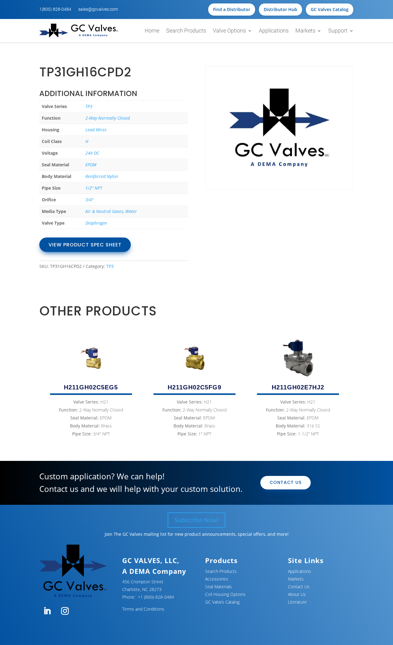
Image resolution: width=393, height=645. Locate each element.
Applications (274, 30)
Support (338, 30)
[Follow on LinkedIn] (47, 611)
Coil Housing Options (225, 594)
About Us (297, 594)
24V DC (92, 153)
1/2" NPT (93, 188)
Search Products (186, 30)
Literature (297, 602)
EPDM (90, 165)
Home (152, 30)
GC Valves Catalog (329, 9)
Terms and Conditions (143, 609)
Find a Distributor (231, 9)
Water (131, 211)
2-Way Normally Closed (107, 118)
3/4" (89, 200)
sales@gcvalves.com (98, 9)
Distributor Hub (280, 9)
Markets (305, 30)
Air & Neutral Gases (104, 211)
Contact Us (286, 482)
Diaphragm (96, 223)
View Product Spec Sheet (85, 244)
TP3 (88, 106)
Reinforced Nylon (101, 176)
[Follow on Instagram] (64, 611)
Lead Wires (96, 130)
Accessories (216, 579)
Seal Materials (218, 586)
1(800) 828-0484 (55, 9)
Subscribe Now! (196, 520)
